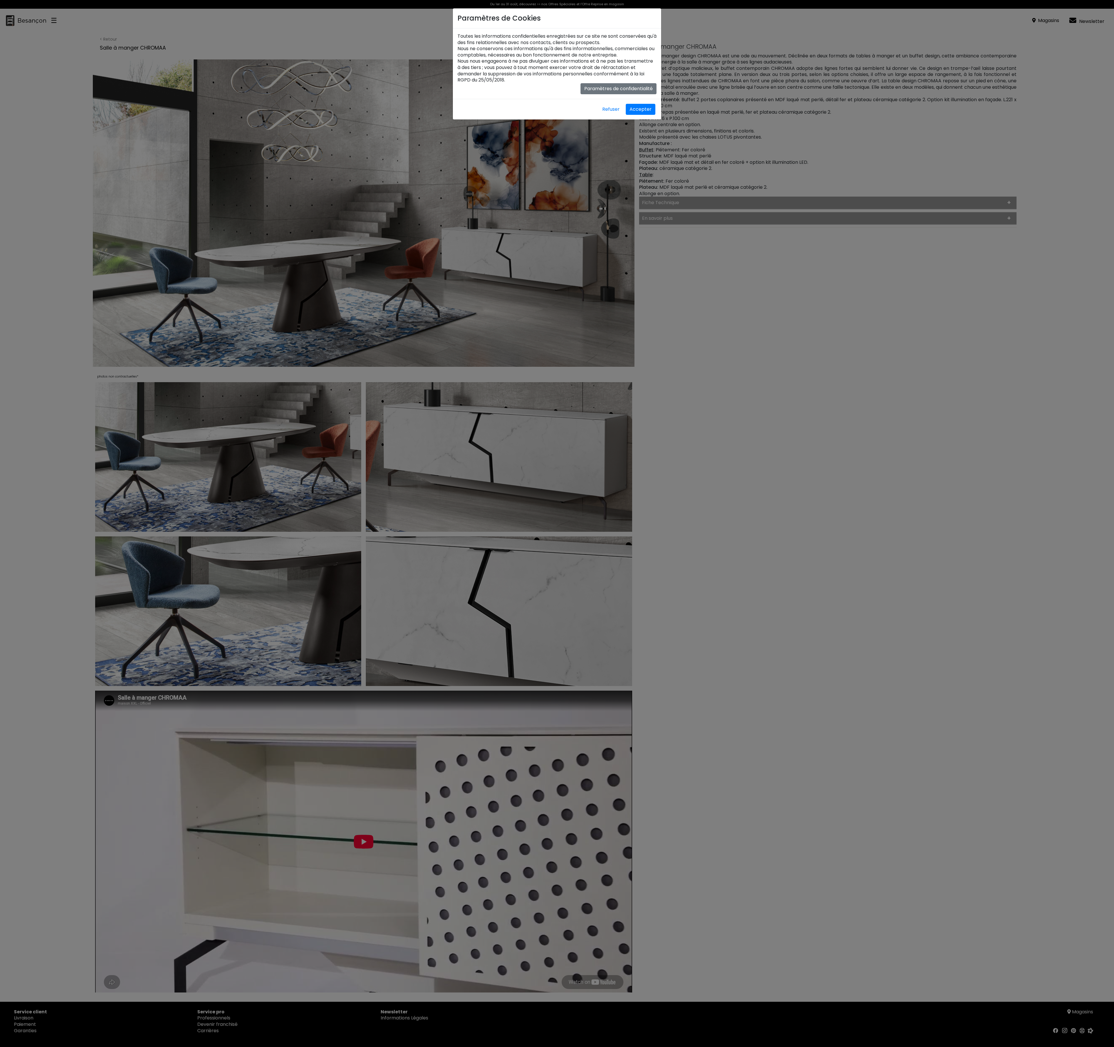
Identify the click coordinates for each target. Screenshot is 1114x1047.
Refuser (611, 109)
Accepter (641, 109)
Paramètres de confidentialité (618, 88)
